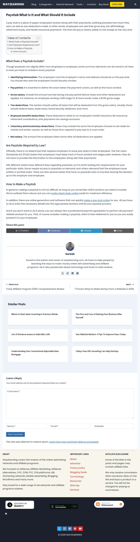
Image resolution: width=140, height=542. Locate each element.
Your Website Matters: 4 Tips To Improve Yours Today (101, 334)
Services (74, 489)
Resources (75, 481)
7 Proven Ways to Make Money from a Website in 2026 (104, 286)
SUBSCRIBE (117, 4)
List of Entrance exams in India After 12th (30, 334)
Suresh (70, 254)
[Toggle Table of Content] (37, 38)
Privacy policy (77, 467)
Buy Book (104, 4)
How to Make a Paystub (20, 48)
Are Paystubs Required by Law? (24, 45)
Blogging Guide (78, 472)
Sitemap (74, 485)
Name (11, 426)
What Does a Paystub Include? (23, 41)
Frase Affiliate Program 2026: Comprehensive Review (35, 286)
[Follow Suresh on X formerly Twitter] (62, 273)
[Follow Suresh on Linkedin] (72, 273)
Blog (33, 4)
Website (99, 426)
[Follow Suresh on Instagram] (67, 273)
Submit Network (65, 4)
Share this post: (20, 51)
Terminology (77, 476)
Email (55, 426)
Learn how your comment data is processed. (74, 441)
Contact (91, 4)
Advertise (75, 463)
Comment (13, 391)
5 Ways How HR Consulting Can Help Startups (97, 351)
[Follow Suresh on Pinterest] (77, 273)
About (73, 459)
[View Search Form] (135, 4)
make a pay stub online (97, 200)
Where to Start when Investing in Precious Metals (34, 314)
